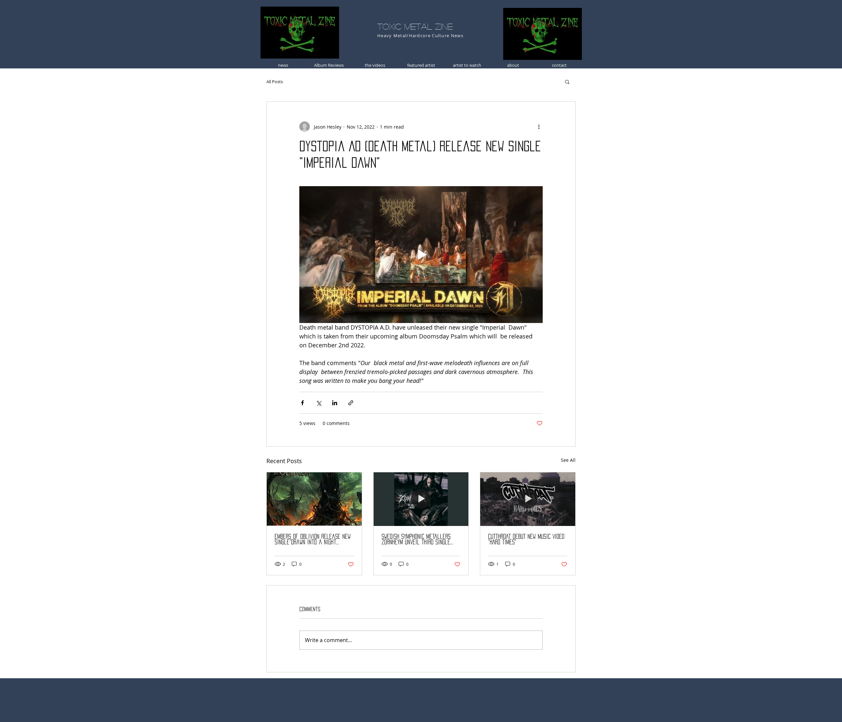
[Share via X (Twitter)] (318, 403)
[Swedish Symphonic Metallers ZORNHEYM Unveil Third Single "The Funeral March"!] (421, 499)
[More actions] (539, 127)
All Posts (274, 82)
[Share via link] (351, 403)
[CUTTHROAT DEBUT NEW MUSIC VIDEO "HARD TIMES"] (527, 499)
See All (568, 460)
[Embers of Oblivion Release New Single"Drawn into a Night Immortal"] (314, 499)
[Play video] (421, 254)
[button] (567, 81)
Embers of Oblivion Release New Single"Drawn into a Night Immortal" (313, 539)
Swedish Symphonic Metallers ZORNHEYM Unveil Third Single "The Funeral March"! (416, 539)
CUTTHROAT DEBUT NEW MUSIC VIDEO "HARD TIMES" (526, 539)
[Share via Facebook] (302, 403)
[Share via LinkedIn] (335, 403)
